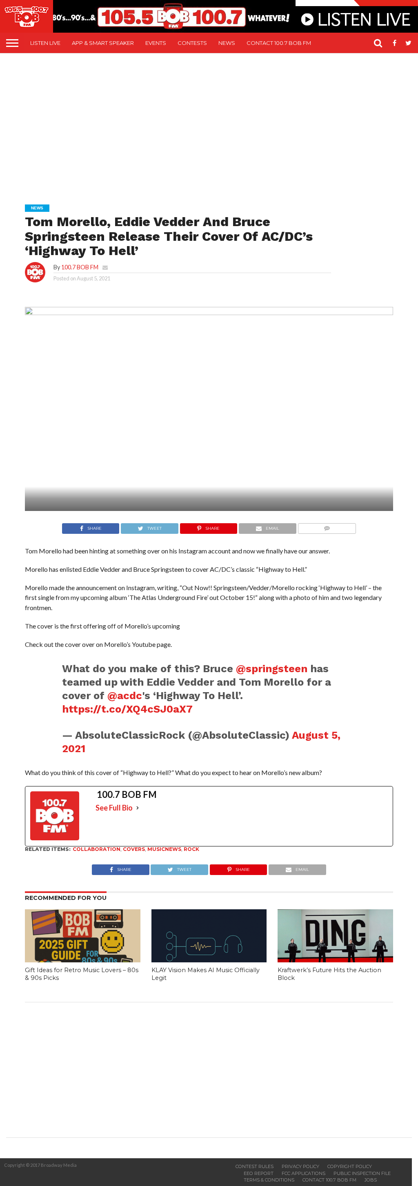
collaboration (96, 849)
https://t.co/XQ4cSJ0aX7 (127, 709)
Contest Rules (254, 1166)
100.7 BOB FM (79, 267)
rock (191, 849)
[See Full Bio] (137, 808)
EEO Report (258, 1173)
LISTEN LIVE (45, 43)
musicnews (164, 849)
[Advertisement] (212, 123)
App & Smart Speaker (103, 43)
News (226, 43)
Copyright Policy (349, 1166)
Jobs (371, 1180)
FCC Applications (303, 1173)
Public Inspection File (362, 1173)
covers (134, 849)
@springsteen (271, 668)
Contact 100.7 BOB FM (279, 43)
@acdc (124, 695)
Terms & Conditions (269, 1180)
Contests (192, 43)
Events (155, 43)
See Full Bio (114, 807)
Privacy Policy (300, 1166)
